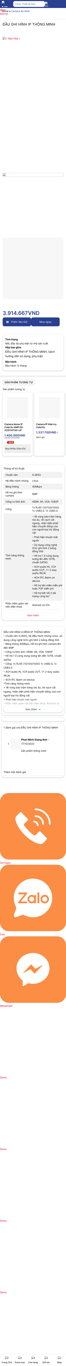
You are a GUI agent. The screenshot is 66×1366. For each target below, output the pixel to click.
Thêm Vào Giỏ (18, 321)
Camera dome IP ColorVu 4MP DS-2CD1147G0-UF (14, 427)
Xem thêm (31, 709)
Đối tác (46, 1362)
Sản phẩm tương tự (19, 382)
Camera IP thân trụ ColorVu (46, 426)
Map (59, 1362)
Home (5, 11)
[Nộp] (41, 4)
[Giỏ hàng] (48, 6)
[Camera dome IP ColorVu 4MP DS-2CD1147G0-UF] (17, 407)
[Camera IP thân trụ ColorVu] (49, 407)
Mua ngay (45, 321)
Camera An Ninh (20, 11)
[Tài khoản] (55, 5)
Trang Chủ (6, 1362)
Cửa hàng (33, 1362)
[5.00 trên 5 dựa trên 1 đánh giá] (33, 307)
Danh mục (20, 1362)
